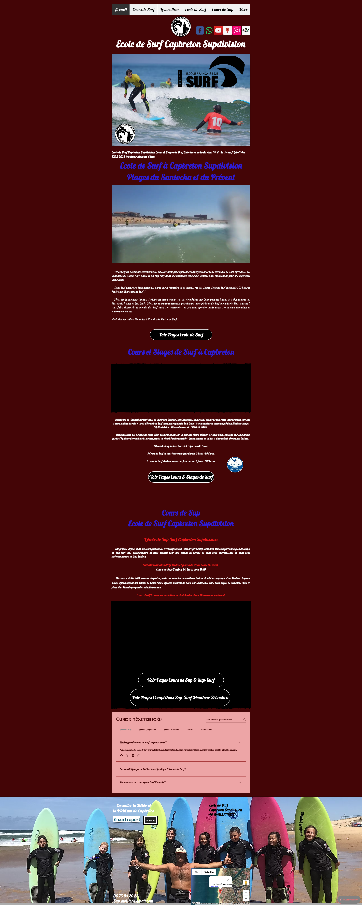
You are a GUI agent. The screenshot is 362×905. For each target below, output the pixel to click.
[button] (121, 755)
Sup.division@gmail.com (133, 900)
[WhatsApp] (209, 30)
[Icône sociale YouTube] (218, 30)
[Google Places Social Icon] (227, 30)
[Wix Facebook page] (200, 30)
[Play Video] (181, 224)
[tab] (125, 729)
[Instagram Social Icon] (236, 30)
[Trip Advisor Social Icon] (246, 30)
